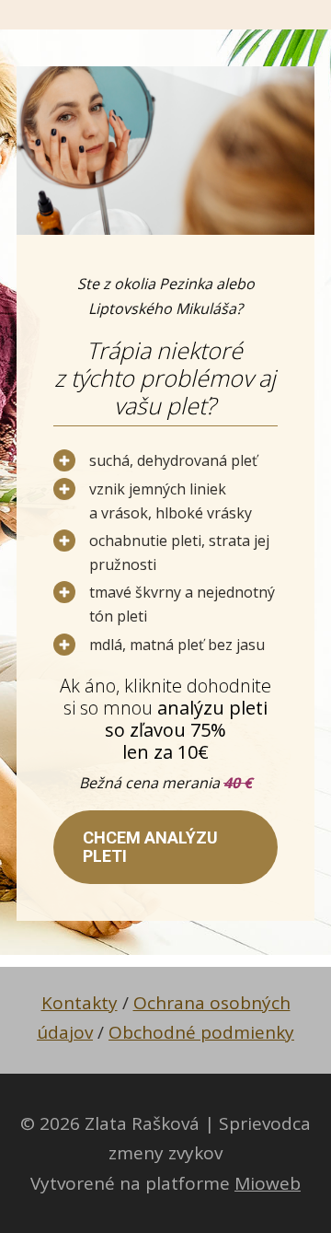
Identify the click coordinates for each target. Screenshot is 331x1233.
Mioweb (267, 1183)
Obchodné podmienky (201, 1032)
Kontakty (79, 1003)
